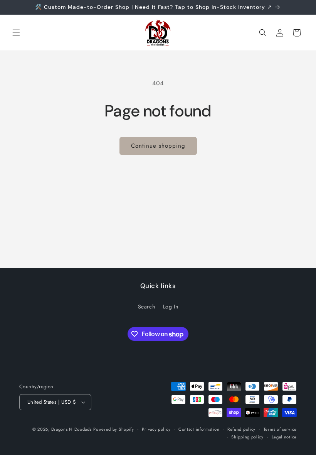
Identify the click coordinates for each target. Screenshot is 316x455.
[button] (16, 32)
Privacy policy (156, 429)
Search (146, 306)
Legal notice (284, 437)
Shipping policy (247, 437)
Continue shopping (158, 146)
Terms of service (280, 429)
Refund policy (241, 429)
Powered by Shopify (113, 429)
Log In (170, 306)
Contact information (198, 429)
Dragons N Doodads (71, 429)
